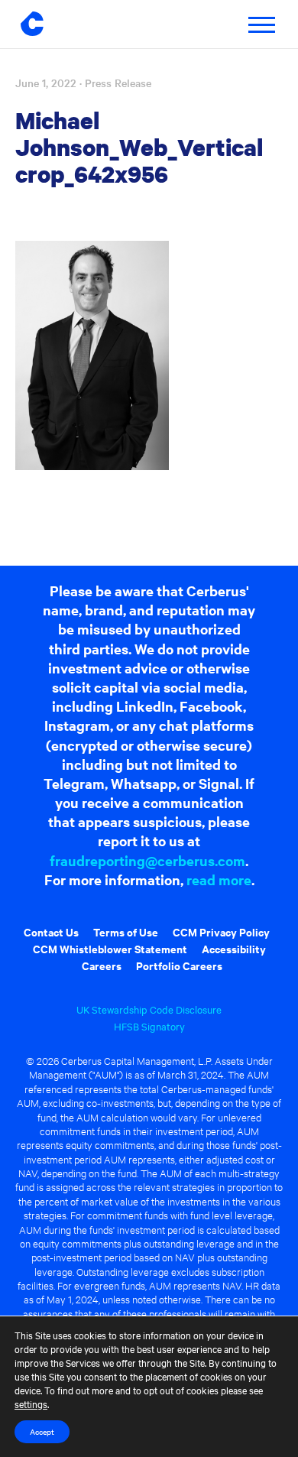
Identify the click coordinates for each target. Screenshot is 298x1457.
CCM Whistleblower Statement (110, 948)
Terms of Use (125, 931)
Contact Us (51, 931)
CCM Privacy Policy (221, 931)
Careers (101, 965)
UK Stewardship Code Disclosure (149, 1009)
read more (218, 879)
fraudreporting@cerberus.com (147, 860)
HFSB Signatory (149, 1026)
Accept (42, 1431)
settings (31, 1403)
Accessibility (234, 948)
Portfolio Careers (179, 965)
